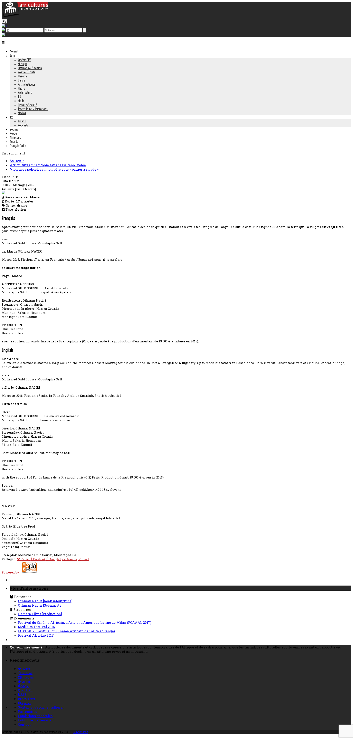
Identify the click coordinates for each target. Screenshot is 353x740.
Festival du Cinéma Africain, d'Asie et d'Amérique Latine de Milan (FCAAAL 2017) (84, 622)
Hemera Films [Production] (40, 614)
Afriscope (15, 137)
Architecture (25, 93)
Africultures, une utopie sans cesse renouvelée (48, 165)
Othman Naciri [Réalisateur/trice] (45, 601)
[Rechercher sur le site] (4, 21)
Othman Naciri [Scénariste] (40, 605)
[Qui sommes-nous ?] (3, 34)
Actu (12, 56)
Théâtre (22, 76)
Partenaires (27, 711)
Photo (21, 88)
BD (19, 97)
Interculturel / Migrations (33, 109)
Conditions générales (35, 716)
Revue (13, 133)
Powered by (11, 572)
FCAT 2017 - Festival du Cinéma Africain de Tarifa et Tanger (66, 631)
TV (11, 117)
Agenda (14, 142)
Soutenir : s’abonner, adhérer (41, 707)
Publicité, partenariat (35, 720)
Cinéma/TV (24, 60)
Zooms (14, 129)
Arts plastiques (26, 84)
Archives (80, 732)
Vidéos (22, 121)
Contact (24, 724)
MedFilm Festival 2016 (36, 627)
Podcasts (23, 125)
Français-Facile (18, 146)
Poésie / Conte (26, 72)
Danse (21, 80)
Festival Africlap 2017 (36, 635)
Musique (22, 64)
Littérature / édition (30, 68)
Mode (21, 101)
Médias (22, 113)
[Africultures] (25, 17)
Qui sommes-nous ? (26, 647)
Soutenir (17, 161)
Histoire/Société (27, 105)
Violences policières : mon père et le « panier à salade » (54, 169)
